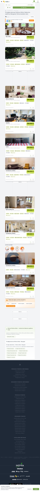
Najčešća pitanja (17, 458)
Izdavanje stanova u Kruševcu (20, 426)
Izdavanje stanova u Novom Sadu (20, 418)
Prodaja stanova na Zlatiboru (20, 410)
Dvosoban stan (23, 350)
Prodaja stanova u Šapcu (20, 405)
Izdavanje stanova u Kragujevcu (20, 421)
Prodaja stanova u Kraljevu (20, 411)
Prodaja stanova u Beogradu (20, 370)
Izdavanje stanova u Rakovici (20, 390)
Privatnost (24, 458)
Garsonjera (10, 348)
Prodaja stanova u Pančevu (20, 408)
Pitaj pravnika (20, 451)
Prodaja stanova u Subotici (20, 401)
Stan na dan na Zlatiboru (20, 433)
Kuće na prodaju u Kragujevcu (20, 442)
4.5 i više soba (11, 357)
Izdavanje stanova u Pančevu (20, 428)
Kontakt (10, 457)
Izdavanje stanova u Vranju (20, 431)
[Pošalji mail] (30, 484)
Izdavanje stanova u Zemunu (20, 385)
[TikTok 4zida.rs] (28, 484)
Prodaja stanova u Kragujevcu (20, 400)
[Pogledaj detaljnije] (20, 29)
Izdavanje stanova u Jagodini (20, 429)
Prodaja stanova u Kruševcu (20, 406)
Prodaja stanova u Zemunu (20, 374)
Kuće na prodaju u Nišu (20, 441)
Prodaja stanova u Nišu (20, 398)
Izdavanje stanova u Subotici (20, 423)
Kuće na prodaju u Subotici (20, 444)
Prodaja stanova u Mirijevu (20, 377)
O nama (6, 457)
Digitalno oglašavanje (18, 457)
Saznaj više (29, 489)
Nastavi (36, 489)
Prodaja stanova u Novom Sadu (20, 396)
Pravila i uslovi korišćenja (34, 457)
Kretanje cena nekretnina (20, 449)
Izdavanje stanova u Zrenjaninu (20, 424)
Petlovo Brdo (16, 10)
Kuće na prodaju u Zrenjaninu (20, 446)
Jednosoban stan (20, 348)
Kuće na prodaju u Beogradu (20, 447)
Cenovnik (25, 457)
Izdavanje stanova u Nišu (20, 419)
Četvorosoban (22, 355)
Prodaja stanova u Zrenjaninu (20, 403)
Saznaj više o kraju (10, 336)
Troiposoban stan (11, 355)
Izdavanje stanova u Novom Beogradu (20, 387)
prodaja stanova (10, 10)
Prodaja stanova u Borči (20, 372)
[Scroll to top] (20, 364)
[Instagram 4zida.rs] (26, 484)
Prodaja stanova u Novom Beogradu (20, 375)
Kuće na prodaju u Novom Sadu (20, 439)
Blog (2, 457)
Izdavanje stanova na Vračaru (20, 388)
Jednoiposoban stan (12, 350)
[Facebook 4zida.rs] (23, 484)
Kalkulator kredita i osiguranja (20, 452)
